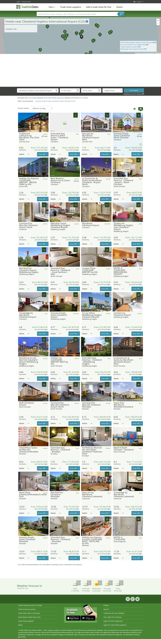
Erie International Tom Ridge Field (134, 45)
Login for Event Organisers (113, 621)
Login (18, 2)
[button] (80, 35)
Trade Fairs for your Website (114, 613)
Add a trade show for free (98, 7)
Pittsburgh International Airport (134, 49)
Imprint (106, 609)
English (139, 2)
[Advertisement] (80, 70)
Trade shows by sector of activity (30, 605)
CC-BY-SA (158, 53)
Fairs (51, 7)
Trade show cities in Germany (29, 613)
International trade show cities (29, 617)
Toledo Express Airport (131, 47)
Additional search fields (132, 94)
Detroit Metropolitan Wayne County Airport (138, 42)
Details (21, 154)
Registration (26, 2)
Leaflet (137, 53)
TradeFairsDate (27, 7)
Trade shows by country (27, 609)
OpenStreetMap (148, 53)
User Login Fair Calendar (113, 617)
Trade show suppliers (70, 7)
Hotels (119, 7)
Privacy (106, 605)
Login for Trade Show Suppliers (115, 625)
